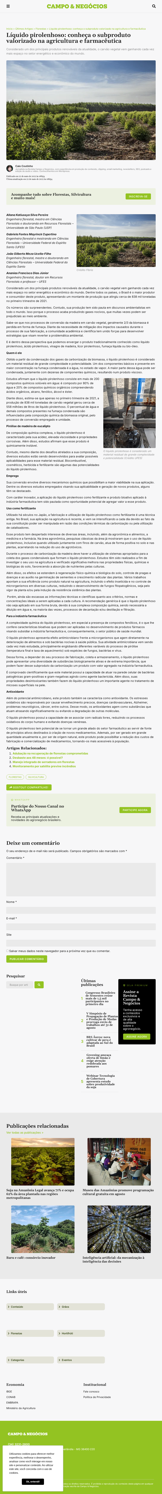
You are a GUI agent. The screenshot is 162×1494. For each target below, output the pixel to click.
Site (9, 934)
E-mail (11, 918)
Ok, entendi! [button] (33, 1481)
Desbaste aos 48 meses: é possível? (38, 757)
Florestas (41, 28)
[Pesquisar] (39, 984)
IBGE (9, 1391)
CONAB (10, 1397)
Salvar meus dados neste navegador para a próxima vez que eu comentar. (59, 951)
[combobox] (19, 984)
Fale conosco (91, 1391)
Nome (11, 902)
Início (9, 28)
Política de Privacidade (97, 1397)
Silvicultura (36, 777)
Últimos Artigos (24, 28)
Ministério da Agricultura (20, 1408)
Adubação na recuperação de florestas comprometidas (50, 753)
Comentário (15, 857)
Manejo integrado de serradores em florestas (44, 762)
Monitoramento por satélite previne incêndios (44, 766)
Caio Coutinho (24, 166)
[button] (8, 6)
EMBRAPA (12, 1402)
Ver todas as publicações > (25, 1132)
